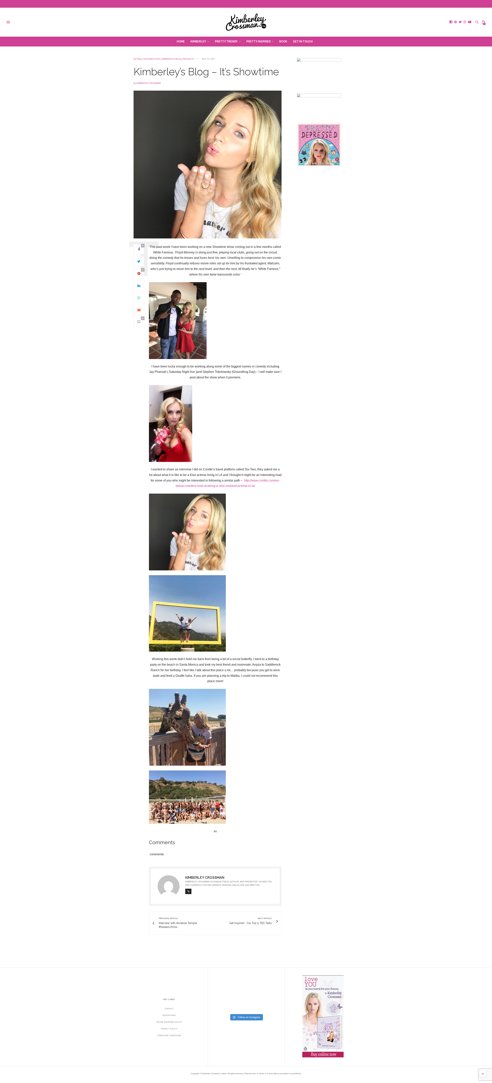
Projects (188, 59)
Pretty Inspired (258, 41)
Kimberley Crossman (148, 83)
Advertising (169, 1015)
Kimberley (198, 41)
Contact (169, 1009)
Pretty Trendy (226, 41)
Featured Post (151, 59)
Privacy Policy (169, 1029)
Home (181, 41)
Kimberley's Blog (171, 59)
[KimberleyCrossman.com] (246, 22)
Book (283, 41)
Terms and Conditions (169, 1035)
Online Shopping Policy (169, 1022)
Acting (138, 59)
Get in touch (303, 41)
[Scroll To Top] (482, 1073)
